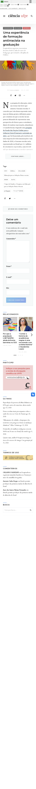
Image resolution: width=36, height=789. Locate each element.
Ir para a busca (24, 4)
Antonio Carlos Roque (10, 481)
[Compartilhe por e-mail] (20, 95)
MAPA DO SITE (22, 8)
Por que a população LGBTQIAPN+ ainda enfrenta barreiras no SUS (10, 338)
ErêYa (13, 180)
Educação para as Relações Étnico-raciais (16, 175)
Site (7, 288)
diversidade (21, 171)
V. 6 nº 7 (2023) (18, 191)
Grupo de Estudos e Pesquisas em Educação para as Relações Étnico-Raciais (17, 185)
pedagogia (7, 191)
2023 (5, 171)
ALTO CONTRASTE (13, 8)
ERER (6, 180)
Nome (9, 266)
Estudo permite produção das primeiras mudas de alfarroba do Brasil (17, 483)
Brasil (6, 2)
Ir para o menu (14, 4)
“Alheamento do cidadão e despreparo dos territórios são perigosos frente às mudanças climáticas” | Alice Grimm (17, 422)
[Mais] (24, 95)
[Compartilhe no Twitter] (15, 95)
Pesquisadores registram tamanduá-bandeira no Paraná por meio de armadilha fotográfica (17, 475)
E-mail (9, 277)
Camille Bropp (14, 90)
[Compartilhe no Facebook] (11, 95)
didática (12, 171)
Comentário (11, 239)
